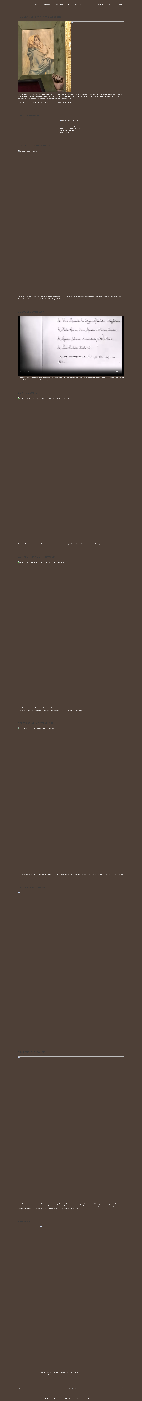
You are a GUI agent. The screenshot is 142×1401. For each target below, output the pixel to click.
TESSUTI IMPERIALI (29, 115)
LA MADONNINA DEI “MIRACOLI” (36, 557)
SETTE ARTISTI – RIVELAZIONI (35, 723)
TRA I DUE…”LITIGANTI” (31, 1052)
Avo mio (84, 1398)
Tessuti (53, 1398)
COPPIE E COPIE (27, 393)
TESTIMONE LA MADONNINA (34, 145)
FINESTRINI (24, 1221)
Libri (78, 1398)
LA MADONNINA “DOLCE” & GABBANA (40, 17)
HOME (46, 1398)
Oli (66, 1398)
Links (95, 1398)
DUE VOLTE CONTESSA (31, 312)
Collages (71, 1398)
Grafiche (60, 1398)
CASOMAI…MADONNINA (31, 887)
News (90, 1398)
